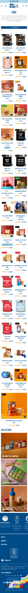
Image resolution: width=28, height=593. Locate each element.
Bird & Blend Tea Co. (11, 588)
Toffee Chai (7, 336)
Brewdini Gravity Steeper (20, 216)
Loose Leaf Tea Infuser (21, 361)
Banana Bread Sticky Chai (7, 266)
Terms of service (21, 590)
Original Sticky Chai (20, 240)
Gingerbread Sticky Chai (20, 266)
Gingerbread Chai (7, 290)
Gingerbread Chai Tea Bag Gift (20, 290)
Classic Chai (21, 143)
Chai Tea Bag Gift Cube (7, 143)
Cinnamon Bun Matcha (20, 191)
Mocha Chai (7, 169)
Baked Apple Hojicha (20, 119)
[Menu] (1, 6)
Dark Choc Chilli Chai (20, 169)
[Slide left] (2, 1)
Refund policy (7, 590)
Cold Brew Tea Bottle (7, 193)
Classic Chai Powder (7, 216)
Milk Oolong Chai (20, 314)
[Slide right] (26, 1)
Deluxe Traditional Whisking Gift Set (7, 95)
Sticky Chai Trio (7, 240)
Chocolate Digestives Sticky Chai (20, 337)
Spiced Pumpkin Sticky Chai (20, 71)
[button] (23, 6)
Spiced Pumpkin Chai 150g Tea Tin (21, 384)
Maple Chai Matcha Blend (7, 119)
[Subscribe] (26, 565)
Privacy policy (14, 590)
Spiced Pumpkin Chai (7, 48)
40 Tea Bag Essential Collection (7, 384)
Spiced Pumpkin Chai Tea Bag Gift (14, 421)
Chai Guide (18, 21)
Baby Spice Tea (7, 70)
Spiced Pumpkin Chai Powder (21, 95)
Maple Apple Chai (20, 48)
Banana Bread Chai (7, 314)
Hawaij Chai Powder (7, 361)
